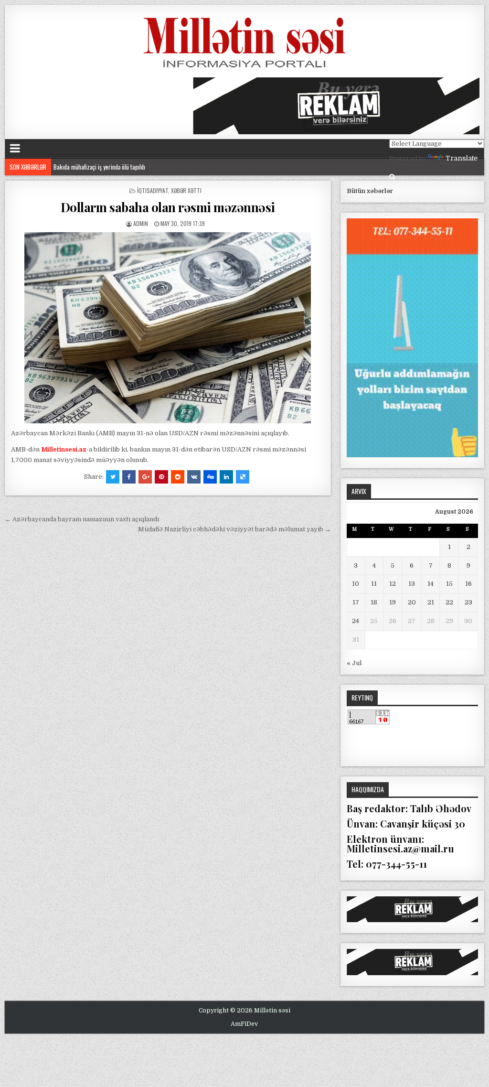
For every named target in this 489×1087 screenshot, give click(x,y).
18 (374, 602)
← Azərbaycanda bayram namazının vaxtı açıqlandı (82, 519)
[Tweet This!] (112, 477)
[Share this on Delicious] (242, 477)
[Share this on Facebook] (129, 477)
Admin (140, 223)
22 (449, 602)
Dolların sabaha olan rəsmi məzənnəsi (168, 207)
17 (355, 602)
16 (468, 583)
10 (355, 583)
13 (411, 583)
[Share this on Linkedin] (226, 477)
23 (468, 602)
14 (430, 583)
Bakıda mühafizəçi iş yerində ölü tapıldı (99, 167)
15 (449, 583)
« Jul (354, 663)
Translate (462, 158)
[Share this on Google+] (145, 477)
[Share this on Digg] (210, 477)
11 (374, 583)
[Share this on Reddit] (177, 477)
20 (412, 602)
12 (392, 583)
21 (430, 602)
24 (355, 620)
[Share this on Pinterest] (161, 477)
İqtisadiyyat (152, 190)
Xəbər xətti (186, 190)
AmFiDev (244, 1024)
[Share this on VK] (194, 477)
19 (392, 602)
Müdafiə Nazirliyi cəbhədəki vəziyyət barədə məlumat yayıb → (234, 529)
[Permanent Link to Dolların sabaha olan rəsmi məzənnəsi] (167, 327)
